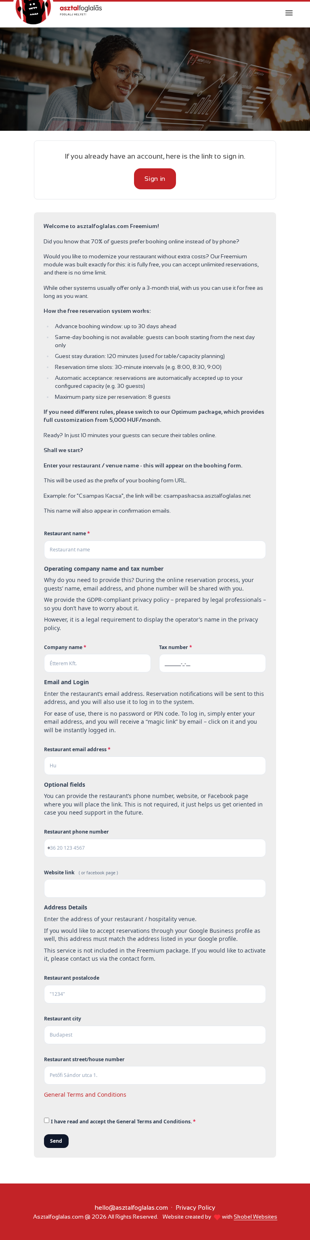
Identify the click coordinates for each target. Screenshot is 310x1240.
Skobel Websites (255, 1216)
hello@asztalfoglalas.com (131, 1207)
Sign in (155, 178)
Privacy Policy (195, 1207)
